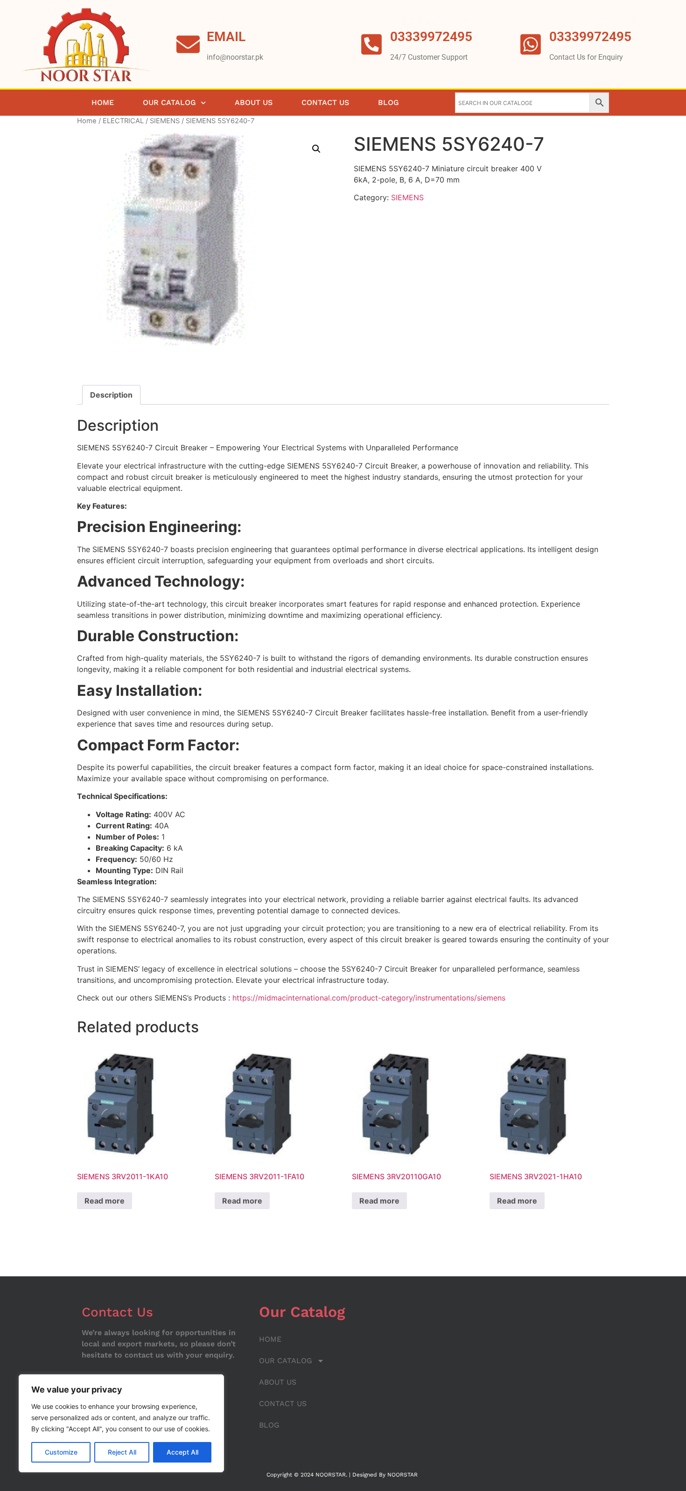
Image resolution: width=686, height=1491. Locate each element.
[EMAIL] (188, 44)
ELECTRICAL (123, 121)
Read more (104, 1200)
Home (87, 121)
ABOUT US (254, 102)
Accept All (182, 1452)
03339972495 (590, 36)
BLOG (388, 102)
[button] (316, 148)
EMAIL (226, 36)
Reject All (122, 1452)
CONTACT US (325, 102)
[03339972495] (530, 44)
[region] (121, 1423)
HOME (102, 102)
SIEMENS (165, 121)
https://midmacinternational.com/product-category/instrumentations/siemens (368, 997)
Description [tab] (111, 394)
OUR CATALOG (169, 102)
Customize (61, 1452)
